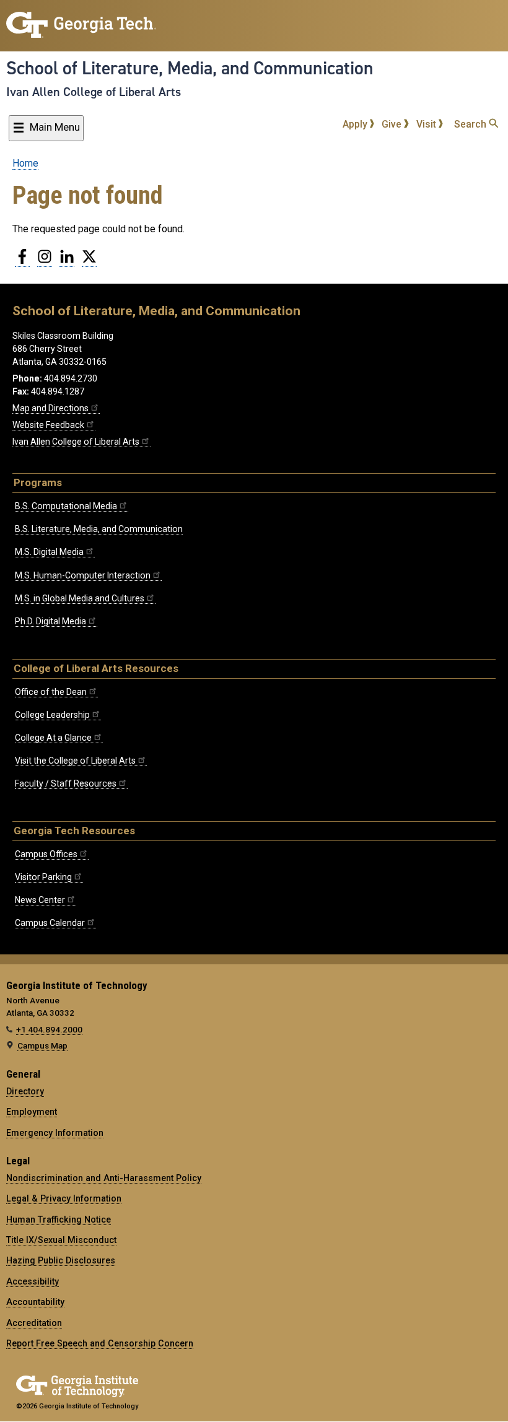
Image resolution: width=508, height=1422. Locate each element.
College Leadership (52, 715)
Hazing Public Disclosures (60, 1260)
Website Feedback (48, 425)
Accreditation (34, 1323)
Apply (356, 124)
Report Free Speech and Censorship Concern (99, 1343)
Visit (427, 124)
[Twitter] (89, 261)
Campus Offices (46, 854)
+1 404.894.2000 (49, 1029)
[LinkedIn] (66, 261)
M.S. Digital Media (49, 552)
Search (471, 124)
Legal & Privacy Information (63, 1198)
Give (393, 124)
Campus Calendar (50, 923)
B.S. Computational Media (66, 506)
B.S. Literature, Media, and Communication (99, 529)
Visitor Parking (43, 877)
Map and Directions (50, 408)
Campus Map (42, 1045)
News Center (40, 900)
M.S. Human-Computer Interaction (83, 575)
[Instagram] (44, 261)
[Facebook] (22, 261)
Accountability (35, 1302)
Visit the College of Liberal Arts (75, 761)
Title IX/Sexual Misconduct (61, 1240)
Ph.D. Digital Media (50, 621)
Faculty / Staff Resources (65, 783)
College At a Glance (53, 738)
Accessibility (32, 1281)
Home (25, 163)
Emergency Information (54, 1133)
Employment (31, 1112)
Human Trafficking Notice (58, 1219)
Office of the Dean (51, 692)
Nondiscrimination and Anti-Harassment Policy (103, 1178)
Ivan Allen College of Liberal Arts (93, 92)
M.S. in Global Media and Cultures (79, 598)
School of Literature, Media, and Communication (190, 68)
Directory (25, 1091)
